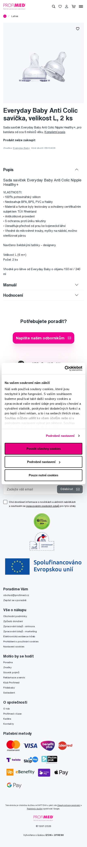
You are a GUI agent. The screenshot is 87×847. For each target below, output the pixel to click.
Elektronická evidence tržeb (19, 636)
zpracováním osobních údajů (42, 506)
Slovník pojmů (11, 672)
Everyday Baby (21, 148)
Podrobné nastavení (60, 435)
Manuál (10, 285)
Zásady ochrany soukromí (68, 805)
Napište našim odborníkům (40, 338)
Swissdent (9, 692)
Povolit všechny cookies (44, 448)
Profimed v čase (12, 713)
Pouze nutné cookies (43, 475)
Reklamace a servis (14, 677)
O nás (6, 708)
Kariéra (7, 718)
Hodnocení (13, 295)
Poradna (8, 662)
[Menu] (81, 6)
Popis (8, 169)
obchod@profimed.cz (16, 595)
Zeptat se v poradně (14, 600)
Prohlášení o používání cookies (20, 641)
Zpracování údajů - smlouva (19, 626)
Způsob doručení (13, 621)
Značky (7, 667)
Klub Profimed (11, 682)
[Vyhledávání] (53, 6)
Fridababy (9, 687)
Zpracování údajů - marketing (20, 631)
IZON (48, 835)
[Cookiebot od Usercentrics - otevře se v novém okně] (64, 368)
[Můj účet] (66, 6)
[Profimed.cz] (14, 6)
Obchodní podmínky (15, 616)
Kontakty (8, 723)
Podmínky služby (34, 809)
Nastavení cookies (13, 646)
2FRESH (59, 835)
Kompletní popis (55, 132)
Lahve (14, 16)
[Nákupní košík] (73, 6)
